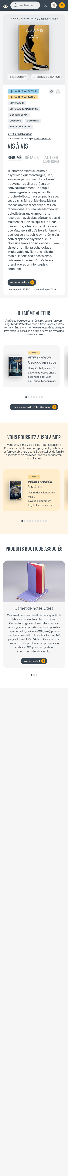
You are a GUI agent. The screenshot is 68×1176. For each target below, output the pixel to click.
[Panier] (53, 5)
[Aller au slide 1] (26, 397)
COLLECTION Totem (24, 97)
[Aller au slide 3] (31, 397)
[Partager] (58, 91)
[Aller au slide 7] (42, 397)
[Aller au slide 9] (43, 521)
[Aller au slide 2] (28, 397)
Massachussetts (20, 126)
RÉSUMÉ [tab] (15, 158)
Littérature (17, 103)
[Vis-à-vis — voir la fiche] (31, 490)
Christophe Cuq (42, 138)
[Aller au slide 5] (36, 397)
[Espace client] (45, 5)
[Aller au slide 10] (46, 521)
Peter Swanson (20, 134)
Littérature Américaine (24, 109)
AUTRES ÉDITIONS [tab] (51, 160)
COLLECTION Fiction (25, 91)
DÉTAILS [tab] (32, 158)
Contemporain (18, 115)
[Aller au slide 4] (34, 397)
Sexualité (33, 121)
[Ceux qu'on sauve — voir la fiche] (31, 366)
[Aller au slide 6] (39, 397)
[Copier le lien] (51, 91)
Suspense (15, 121)
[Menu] (62, 5)
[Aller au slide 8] (40, 521)
